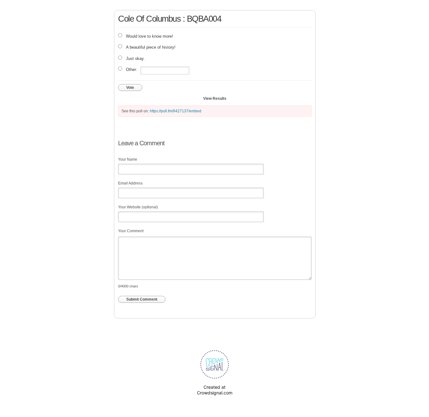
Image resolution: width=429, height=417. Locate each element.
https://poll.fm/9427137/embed (175, 111)
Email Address (130, 183)
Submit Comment (141, 299)
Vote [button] (130, 87)
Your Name (127, 159)
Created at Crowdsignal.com (214, 389)
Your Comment (131, 231)
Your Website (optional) (138, 207)
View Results (214, 98)
